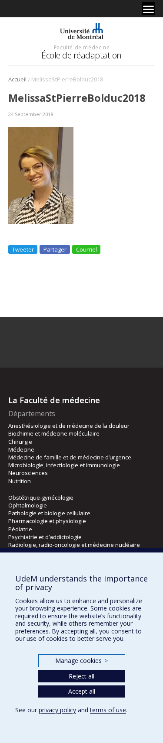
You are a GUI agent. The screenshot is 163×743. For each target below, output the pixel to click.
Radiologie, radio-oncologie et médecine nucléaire (74, 545)
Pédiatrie (20, 529)
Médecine (21, 449)
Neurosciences (28, 473)
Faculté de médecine (82, 47)
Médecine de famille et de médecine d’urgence (69, 457)
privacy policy (57, 710)
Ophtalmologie (27, 505)
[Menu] (148, 8)
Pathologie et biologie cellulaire (49, 513)
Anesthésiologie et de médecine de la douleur (69, 426)
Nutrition (19, 481)
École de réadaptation (81, 55)
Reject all (81, 676)
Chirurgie (20, 442)
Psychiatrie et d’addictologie (45, 537)
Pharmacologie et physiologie (47, 521)
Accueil (17, 79)
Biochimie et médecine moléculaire (54, 433)
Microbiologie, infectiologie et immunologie (64, 465)
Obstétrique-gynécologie (40, 497)
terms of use (108, 710)
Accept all (81, 691)
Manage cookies (81, 660)
